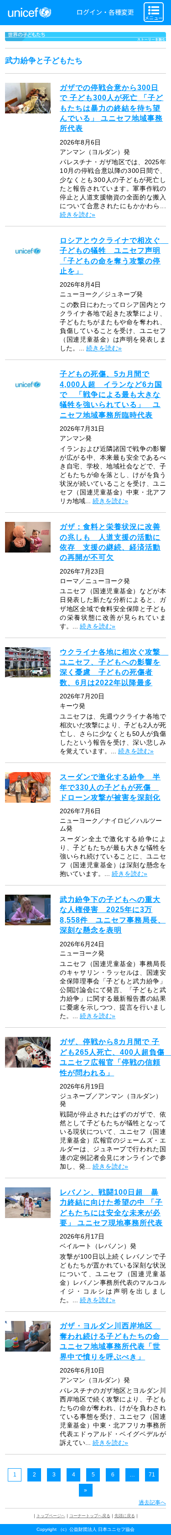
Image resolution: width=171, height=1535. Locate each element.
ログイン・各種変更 (105, 12)
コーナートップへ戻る (89, 1516)
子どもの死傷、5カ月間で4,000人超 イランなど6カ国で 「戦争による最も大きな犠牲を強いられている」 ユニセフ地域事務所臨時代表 (111, 394)
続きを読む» (77, 214)
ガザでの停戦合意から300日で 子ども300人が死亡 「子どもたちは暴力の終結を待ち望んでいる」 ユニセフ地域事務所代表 (111, 108)
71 (152, 1474)
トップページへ (50, 1516)
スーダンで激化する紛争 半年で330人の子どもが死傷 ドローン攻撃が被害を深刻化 (110, 787)
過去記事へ (152, 1502)
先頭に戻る (124, 1516)
